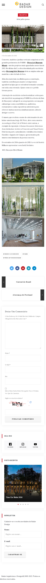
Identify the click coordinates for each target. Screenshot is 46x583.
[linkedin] (29, 268)
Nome (7, 353)
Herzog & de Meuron (12, 254)
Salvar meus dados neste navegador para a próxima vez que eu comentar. (22, 392)
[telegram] (34, 268)
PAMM (26, 254)
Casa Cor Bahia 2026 (14, 497)
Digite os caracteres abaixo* (14, 398)
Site (6, 376)
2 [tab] (20, 504)
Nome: (7, 530)
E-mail (7, 365)
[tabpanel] (23, 483)
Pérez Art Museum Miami (13, 258)
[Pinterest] (23, 268)
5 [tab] (28, 504)
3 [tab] (23, 504)
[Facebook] (17, 268)
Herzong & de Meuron (15, 71)
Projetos (23, 15)
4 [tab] (25, 504)
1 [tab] (18, 504)
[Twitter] (12, 268)
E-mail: (7, 541)
